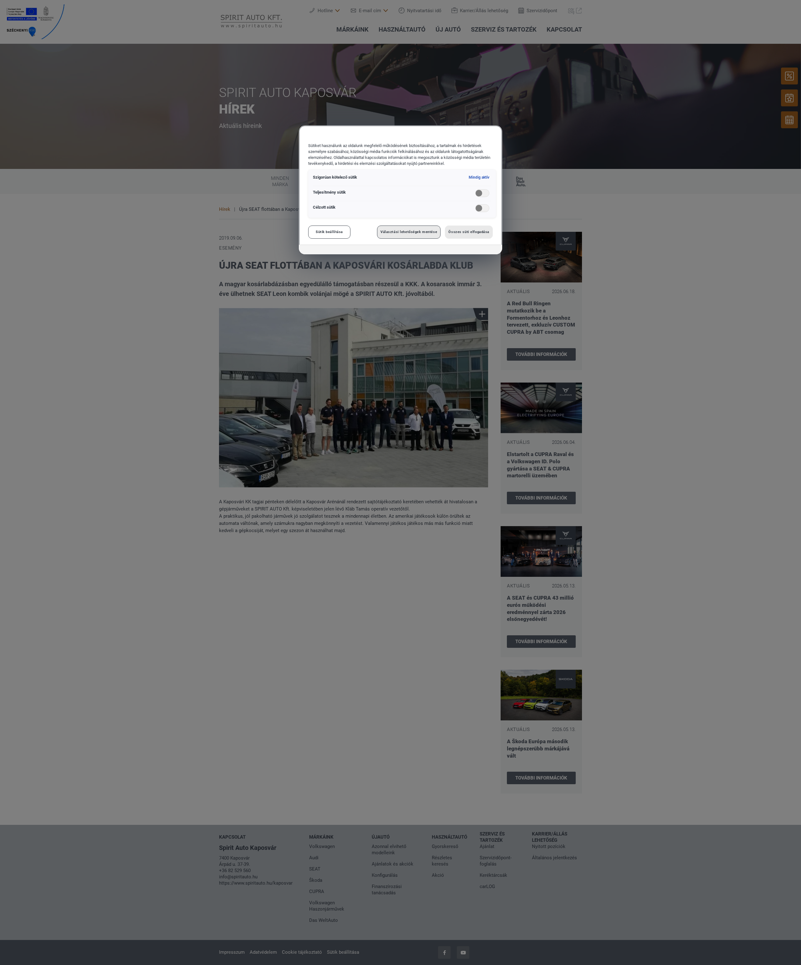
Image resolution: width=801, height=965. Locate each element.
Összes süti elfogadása (468, 232)
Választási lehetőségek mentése (408, 232)
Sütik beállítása (329, 232)
